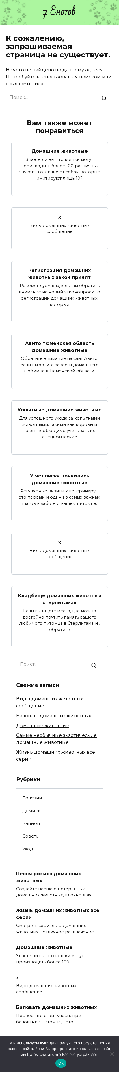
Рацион (31, 823)
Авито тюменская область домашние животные (59, 347)
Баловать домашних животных (53, 715)
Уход (27, 849)
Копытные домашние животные (60, 410)
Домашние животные (59, 151)
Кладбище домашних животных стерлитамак (59, 599)
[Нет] (112, 1054)
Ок (61, 1063)
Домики (31, 810)
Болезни (32, 798)
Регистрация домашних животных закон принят (59, 274)
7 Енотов (59, 11)
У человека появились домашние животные (59, 479)
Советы (31, 836)
